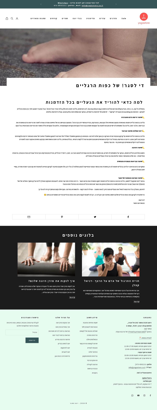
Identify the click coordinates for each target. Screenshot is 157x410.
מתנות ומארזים (38, 18)
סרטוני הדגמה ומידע (62, 339)
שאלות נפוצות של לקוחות (88, 331)
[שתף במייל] (28, 216)
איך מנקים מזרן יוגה (63, 322)
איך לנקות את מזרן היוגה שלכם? (51, 281)
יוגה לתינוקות (65, 348)
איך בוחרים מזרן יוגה (63, 327)
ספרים (65, 18)
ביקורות (94, 373)
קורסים (53, 18)
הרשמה (32, 340)
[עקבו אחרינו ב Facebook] (150, 395)
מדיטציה (90, 18)
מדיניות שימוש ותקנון (90, 356)
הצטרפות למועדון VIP (89, 327)
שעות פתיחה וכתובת (90, 322)
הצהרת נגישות (92, 368)
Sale (124, 18)
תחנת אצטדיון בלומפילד (136, 332)
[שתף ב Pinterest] (62, 216)
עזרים (102, 18)
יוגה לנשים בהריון (64, 343)
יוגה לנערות (66, 352)
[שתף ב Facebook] (128, 216)
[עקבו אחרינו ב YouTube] (138, 395)
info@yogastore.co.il (137, 367)
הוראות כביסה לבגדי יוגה (61, 335)
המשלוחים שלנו (92, 339)
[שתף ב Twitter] (95, 216)
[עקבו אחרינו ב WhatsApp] (132, 395)
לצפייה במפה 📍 (145, 338)
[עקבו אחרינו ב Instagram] (144, 395)
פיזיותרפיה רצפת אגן (62, 356)
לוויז (145, 329)
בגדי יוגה (77, 18)
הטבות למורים (92, 348)
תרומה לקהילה (92, 364)
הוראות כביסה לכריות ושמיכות (59, 331)
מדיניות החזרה (92, 335)
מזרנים (113, 18)
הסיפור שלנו (93, 352)
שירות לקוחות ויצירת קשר (88, 343)
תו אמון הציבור (92, 360)
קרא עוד (136, 301)
